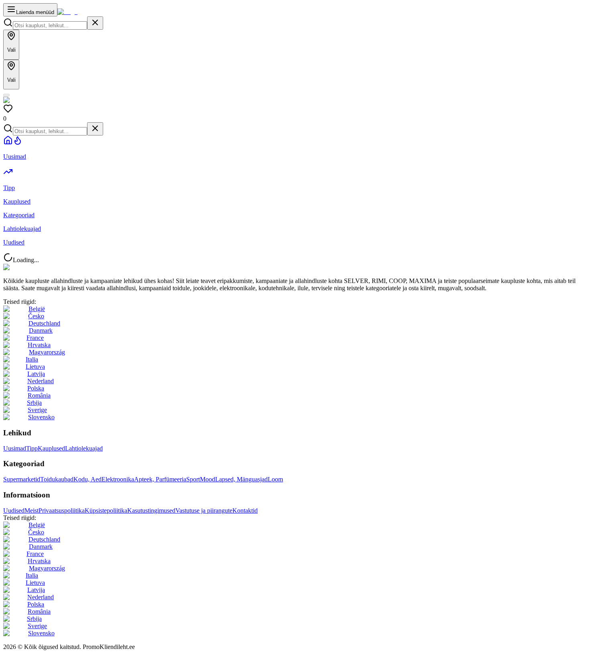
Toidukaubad (56, 479)
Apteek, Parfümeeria (160, 479)
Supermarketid (21, 479)
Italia (32, 359)
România (39, 395)
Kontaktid (245, 510)
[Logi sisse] (6, 95)
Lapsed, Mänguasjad (241, 479)
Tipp (32, 448)
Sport (193, 479)
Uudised (13, 510)
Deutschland (44, 323)
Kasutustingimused (151, 510)
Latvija (36, 373)
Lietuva (35, 366)
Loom (275, 479)
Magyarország (47, 352)
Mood (207, 479)
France (35, 337)
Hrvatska (39, 345)
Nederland (40, 381)
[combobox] (50, 25)
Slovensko (41, 417)
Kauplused (51, 448)
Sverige (37, 409)
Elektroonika (118, 479)
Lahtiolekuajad (84, 448)
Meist (31, 510)
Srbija (34, 402)
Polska (35, 388)
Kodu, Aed (87, 479)
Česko (36, 316)
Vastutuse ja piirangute (203, 510)
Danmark (41, 330)
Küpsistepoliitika (106, 510)
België (36, 308)
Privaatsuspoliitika (62, 510)
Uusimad (14, 448)
